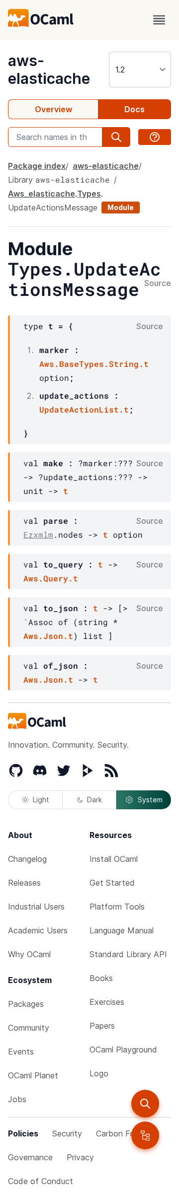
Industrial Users (36, 907)
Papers (102, 1026)
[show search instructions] (154, 137)
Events (21, 1051)
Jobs (17, 1099)
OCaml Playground (123, 1050)
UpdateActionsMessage (52, 207)
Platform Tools (117, 907)
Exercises (107, 1002)
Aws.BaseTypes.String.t (94, 363)
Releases (24, 883)
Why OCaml (29, 954)
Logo (99, 1073)
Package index (37, 166)
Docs (134, 109)
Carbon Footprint (128, 1133)
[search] (145, 1104)
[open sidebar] (145, 1135)
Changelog (27, 859)
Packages (26, 1004)
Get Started (112, 883)
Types (89, 194)
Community (28, 1028)
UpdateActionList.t (84, 409)
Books (101, 978)
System (150, 799)
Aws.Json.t (48, 636)
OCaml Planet (33, 1075)
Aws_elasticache (41, 194)
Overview (53, 109)
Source (157, 283)
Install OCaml (114, 859)
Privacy (80, 1157)
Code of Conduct (40, 1181)
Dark (94, 799)
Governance (30, 1157)
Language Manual (122, 930)
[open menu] (159, 20)
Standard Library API (128, 954)
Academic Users (38, 930)
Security (67, 1133)
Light (41, 799)
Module (120, 207)
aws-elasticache (49, 69)
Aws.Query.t (50, 578)
